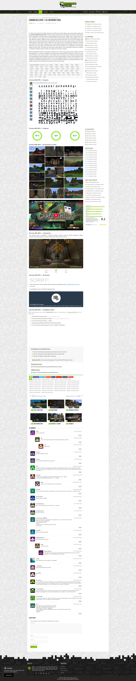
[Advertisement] (56, 28)
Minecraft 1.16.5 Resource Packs (61, 384)
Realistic (36, 11)
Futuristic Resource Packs (92, 49)
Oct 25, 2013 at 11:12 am (77, 558)
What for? (15, 671)
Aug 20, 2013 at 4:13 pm (77, 489)
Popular (92, 11)
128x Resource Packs (46, 379)
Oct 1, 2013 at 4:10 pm (78, 503)
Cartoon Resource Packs (92, 41)
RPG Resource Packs (36, 17)
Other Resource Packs (92, 62)
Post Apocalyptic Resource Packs (94, 66)
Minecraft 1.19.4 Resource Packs (35, 390)
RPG (40, 11)
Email (31, 639)
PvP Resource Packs (91, 68)
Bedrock (86, 11)
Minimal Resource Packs (92, 58)
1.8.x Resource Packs (91, 174)
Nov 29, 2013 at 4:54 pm (77, 580)
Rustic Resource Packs (92, 75)
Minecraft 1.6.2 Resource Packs (47, 390)
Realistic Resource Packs (92, 70)
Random (99, 11)
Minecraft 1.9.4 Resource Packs (47, 392)
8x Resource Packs (91, 131)
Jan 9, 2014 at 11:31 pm (78, 596)
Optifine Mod (50, 312)
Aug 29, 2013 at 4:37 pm (77, 496)
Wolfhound (55, 410)
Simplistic (45, 11)
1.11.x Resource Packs (92, 167)
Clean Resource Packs (92, 43)
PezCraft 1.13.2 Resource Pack (39, 396)
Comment (32, 622)
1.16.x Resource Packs (92, 157)
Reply (80, 435)
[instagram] (49, 673)
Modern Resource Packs (92, 60)
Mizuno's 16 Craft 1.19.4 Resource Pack (96, 197)
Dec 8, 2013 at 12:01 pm (77, 551)
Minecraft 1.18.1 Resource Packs (60, 386)
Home (30, 17)
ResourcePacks (39, 496)
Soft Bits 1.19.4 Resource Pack (94, 26)
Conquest (71, 424)
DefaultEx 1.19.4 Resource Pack (94, 24)
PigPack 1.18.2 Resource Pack (93, 199)
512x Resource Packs (91, 144)
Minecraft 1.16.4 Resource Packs (48, 384)
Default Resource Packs (92, 45)
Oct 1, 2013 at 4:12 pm (78, 510)
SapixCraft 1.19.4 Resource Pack (94, 28)
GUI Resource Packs (91, 51)
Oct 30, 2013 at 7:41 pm (77, 565)
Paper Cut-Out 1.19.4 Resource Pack (95, 32)
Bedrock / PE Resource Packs (93, 38)
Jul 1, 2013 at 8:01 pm (78, 431)
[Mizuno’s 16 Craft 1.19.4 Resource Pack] (56, 417)
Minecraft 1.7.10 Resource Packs (72, 390)
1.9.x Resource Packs (91, 171)
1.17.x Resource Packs (92, 154)
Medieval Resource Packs (92, 55)
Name (31, 635)
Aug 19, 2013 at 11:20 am (77, 466)
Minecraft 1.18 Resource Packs (47, 386)
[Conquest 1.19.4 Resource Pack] (73, 417)
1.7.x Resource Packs (91, 176)
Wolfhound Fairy (38, 424)
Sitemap (62, 672)
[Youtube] (46, 673)
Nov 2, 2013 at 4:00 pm (78, 544)
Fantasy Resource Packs (92, 47)
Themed (51, 11)
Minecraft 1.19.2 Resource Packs (60, 388)
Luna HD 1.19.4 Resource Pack (94, 30)
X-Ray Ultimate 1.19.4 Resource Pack (95, 184)
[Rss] (36, 673)
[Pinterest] (43, 673)
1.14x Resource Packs (92, 161)
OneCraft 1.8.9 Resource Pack (93, 186)
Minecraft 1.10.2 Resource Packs (65, 379)
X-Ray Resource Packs (92, 81)
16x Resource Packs (91, 133)
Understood (9, 675)
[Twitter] (41, 673)
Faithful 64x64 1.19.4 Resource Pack (95, 190)
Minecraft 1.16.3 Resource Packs (35, 384)
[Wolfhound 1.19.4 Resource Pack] (56, 404)
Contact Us (63, 666)
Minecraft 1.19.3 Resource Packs (73, 388)
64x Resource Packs (54, 379)
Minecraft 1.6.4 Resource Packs (60, 390)
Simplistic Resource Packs (92, 77)
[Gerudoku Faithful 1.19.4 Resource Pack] (73, 404)
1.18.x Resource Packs (92, 152)
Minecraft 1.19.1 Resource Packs (47, 388)
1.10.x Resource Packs (92, 169)
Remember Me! (35, 644)
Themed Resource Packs (92, 79)
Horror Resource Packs (92, 53)
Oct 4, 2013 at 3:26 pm (78, 530)
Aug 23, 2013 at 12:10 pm (77, 482)
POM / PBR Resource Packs (91, 64)
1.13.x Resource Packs (92, 163)
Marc (37, 604)
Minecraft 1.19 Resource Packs (34, 388)
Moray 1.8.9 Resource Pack (93, 182)
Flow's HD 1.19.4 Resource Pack (94, 201)
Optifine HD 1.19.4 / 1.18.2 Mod (73, 396)
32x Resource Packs (91, 135)
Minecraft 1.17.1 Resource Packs (35, 386)
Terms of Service (64, 670)
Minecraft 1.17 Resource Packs (73, 384)
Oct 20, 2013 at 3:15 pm (77, 537)
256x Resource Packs (91, 142)
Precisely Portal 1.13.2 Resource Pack (95, 188)
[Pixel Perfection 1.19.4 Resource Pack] (38, 404)
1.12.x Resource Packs (92, 165)
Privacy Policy (64, 668)
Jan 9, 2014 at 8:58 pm (78, 588)
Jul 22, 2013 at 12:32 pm (77, 444)
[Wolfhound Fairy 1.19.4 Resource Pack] (38, 417)
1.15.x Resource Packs (92, 159)
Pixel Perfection (38, 410)
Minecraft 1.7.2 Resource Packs (35, 392)
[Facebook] (38, 673)
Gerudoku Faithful (74, 410)
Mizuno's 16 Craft (56, 424)
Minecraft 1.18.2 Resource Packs (73, 386)
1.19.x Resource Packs (92, 150)
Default (30, 11)
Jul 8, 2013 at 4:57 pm (78, 459)
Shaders (106, 11)
